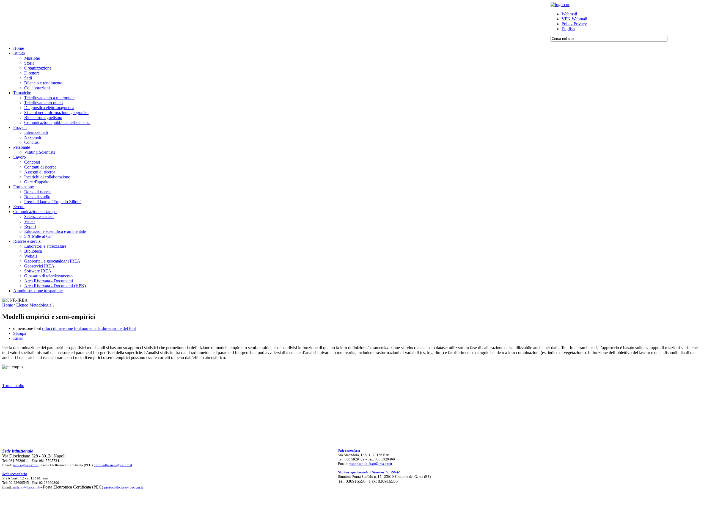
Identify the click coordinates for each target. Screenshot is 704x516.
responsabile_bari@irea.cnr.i (370, 464)
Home (7, 305)
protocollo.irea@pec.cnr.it (113, 465)
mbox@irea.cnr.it (25, 465)
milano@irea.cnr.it (26, 487)
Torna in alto (13, 385)
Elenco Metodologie (33, 305)
